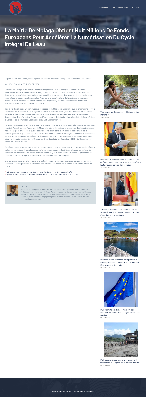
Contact (135, 8)
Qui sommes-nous (120, 8)
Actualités (103, 8)
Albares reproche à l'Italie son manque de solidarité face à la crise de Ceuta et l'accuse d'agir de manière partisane (119, 212)
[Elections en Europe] (16, 7)
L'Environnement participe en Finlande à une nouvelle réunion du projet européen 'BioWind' (40, 172)
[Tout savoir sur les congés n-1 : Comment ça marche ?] (121, 107)
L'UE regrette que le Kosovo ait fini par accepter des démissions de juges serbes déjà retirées (119, 312)
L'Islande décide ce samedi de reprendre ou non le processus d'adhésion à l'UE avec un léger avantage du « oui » (119, 262)
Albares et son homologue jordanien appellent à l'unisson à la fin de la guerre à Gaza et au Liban (42, 174)
